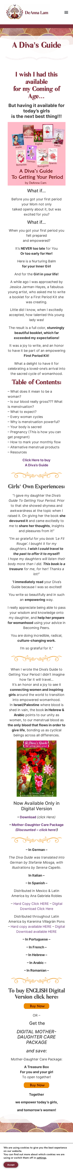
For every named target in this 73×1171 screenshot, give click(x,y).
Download (28, 817)
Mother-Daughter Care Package (38, 825)
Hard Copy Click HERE (31, 904)
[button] (66, 12)
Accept (10, 1164)
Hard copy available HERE (31, 926)
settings (41, 1158)
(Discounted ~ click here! (36, 830)
